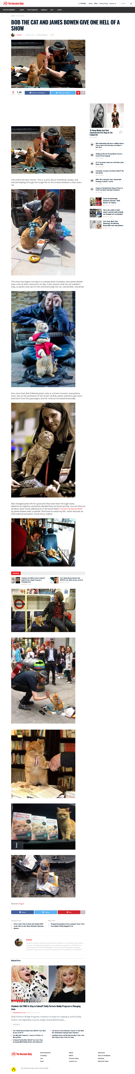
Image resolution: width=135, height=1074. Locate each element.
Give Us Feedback (104, 1055)
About (91, 3)
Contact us (112, 3)
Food (41, 1061)
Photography (32, 10)
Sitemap (101, 1058)
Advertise (101, 1053)
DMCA (96, 3)
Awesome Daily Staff (19, 1012)
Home (13, 16)
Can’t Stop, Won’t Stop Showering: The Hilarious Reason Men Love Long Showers (113, 223)
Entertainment (9, 10)
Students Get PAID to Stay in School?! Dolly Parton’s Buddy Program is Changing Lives (33, 580)
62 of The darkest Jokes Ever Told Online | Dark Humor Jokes (110, 163)
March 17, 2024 (65, 582)
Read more (16, 1024)
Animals (44, 10)
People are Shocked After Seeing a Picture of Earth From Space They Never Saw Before (109, 189)
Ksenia (19, 35)
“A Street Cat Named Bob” (71, 508)
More (60, 10)
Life (41, 1058)
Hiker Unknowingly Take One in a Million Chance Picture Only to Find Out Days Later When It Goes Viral (110, 145)
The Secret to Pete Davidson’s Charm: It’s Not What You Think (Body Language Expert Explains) (68, 1032)
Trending (43, 1055)
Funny (21, 10)
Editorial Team (103, 1061)
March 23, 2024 (26, 584)
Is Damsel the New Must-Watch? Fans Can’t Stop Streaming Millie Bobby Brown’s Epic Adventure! (28, 1041)
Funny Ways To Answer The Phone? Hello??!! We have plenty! (110, 172)
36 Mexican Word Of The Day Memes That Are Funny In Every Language (109, 155)
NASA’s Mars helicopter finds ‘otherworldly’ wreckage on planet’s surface (108, 180)
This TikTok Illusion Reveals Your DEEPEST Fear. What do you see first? (71, 579)
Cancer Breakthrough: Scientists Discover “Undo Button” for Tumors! (111, 200)
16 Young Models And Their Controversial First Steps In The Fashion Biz (101, 132)
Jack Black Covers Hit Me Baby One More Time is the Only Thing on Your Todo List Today (68, 1036)
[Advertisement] (48, 112)
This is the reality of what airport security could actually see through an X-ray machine (113, 212)
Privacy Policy (103, 3)
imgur (21, 903)
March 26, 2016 (30, 35)
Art (52, 10)
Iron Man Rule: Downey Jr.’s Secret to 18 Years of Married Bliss (28, 1036)
